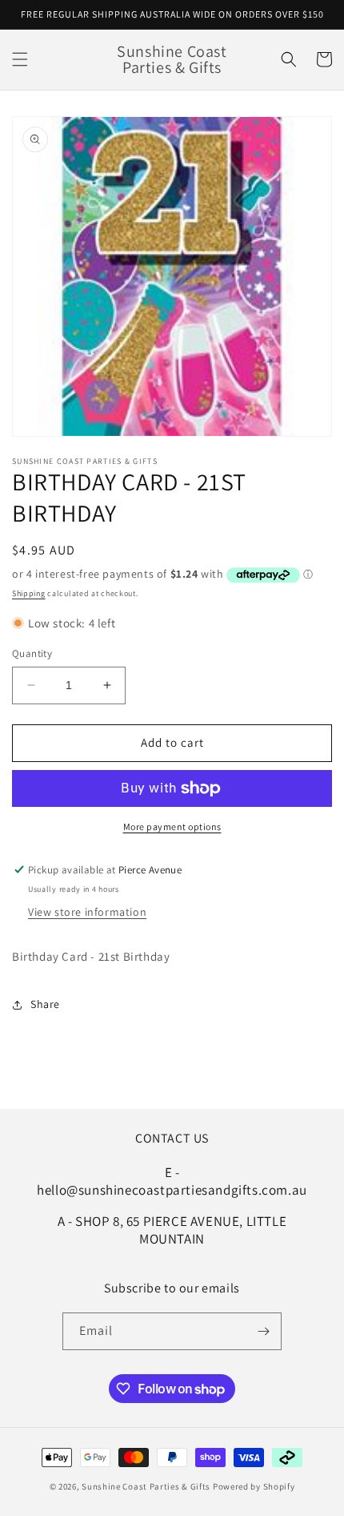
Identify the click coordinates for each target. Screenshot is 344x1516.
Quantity (32, 653)
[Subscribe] (263, 1331)
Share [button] (45, 1004)
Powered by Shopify (254, 1486)
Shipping (29, 593)
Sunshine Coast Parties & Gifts (146, 1486)
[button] (20, 59)
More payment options (172, 826)
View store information (87, 912)
